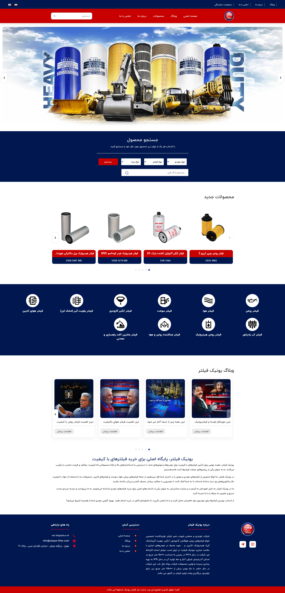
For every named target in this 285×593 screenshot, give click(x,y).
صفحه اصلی (190, 16)
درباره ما (259, 4)
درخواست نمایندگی (223, 4)
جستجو (108, 162)
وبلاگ (272, 4)
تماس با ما (243, 4)
